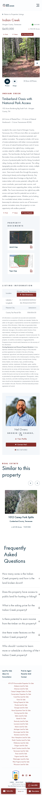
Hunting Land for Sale (21, 713)
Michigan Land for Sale (21, 729)
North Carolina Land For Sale (21, 740)
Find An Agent (26, 671)
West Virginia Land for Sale (21, 762)
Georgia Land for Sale (21, 708)
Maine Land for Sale (21, 727)
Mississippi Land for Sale (21, 732)
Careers (12, 782)
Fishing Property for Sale (21, 702)
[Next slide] (37, 63)
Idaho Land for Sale (21, 716)
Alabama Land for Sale (21, 686)
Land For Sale (7, 671)
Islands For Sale (21, 718)
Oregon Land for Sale (21, 746)
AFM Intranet (28, 782)
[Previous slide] (30, 483)
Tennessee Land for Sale (21, 751)
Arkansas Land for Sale (21, 689)
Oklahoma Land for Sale (21, 743)
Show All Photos (31, 81)
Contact (24, 677)
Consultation (6, 677)
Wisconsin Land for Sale (21, 764)
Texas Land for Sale (21, 754)
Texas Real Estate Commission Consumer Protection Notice (21, 786)
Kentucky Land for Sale (21, 721)
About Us (5, 674)
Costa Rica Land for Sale (21, 697)
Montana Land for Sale (21, 735)
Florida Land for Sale (21, 705)
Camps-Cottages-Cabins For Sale (21, 691)
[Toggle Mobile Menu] (37, 5)
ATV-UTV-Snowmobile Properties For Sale (21, 683)
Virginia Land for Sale (21, 756)
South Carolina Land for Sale (21, 748)
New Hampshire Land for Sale (21, 737)
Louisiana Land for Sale (21, 724)
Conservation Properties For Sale (21, 694)
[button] (8, 791)
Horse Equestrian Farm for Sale (21, 710)
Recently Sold (26, 674)
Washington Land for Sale (21, 759)
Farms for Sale (21, 700)
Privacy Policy (19, 782)
